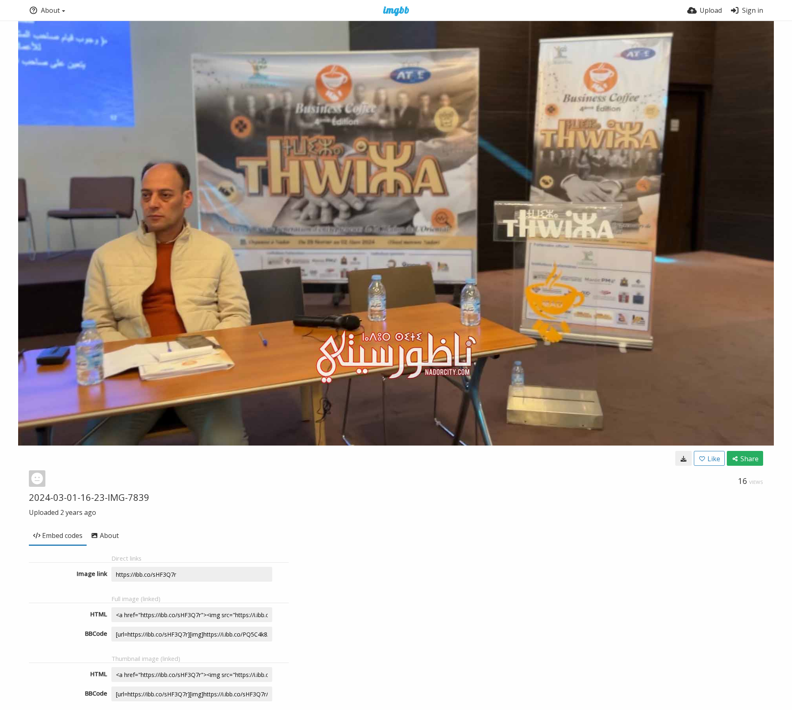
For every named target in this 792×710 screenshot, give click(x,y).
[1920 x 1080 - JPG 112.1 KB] (683, 458)
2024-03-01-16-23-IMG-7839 (89, 497)
